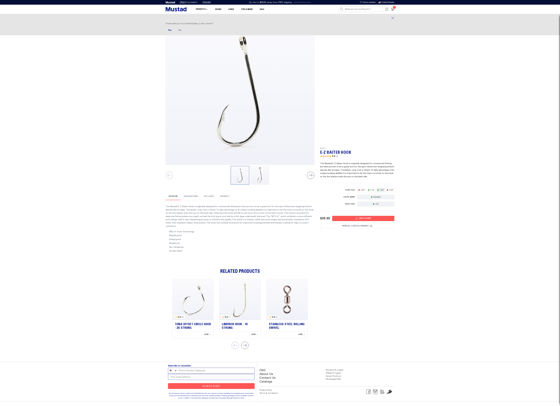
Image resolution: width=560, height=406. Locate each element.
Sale (262, 9)
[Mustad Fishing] (171, 2)
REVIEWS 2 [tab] (225, 196)
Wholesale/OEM (333, 379)
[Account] (386, 9)
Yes (170, 30)
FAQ (262, 370)
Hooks (218, 9)
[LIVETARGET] (188, 2)
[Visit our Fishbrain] (389, 391)
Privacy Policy (265, 390)
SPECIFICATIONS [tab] (191, 196)
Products (201, 9)
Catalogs (265, 381)
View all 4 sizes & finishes (355, 226)
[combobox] (172, 370)
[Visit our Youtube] (382, 391)
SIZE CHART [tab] (209, 196)
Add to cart (365, 218)
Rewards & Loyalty (334, 370)
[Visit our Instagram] (375, 391)
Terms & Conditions (268, 393)
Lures (231, 9)
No (180, 30)
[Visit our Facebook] (368, 391)
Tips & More (247, 9)
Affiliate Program (333, 373)
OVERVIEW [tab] (173, 196)
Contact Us (267, 377)
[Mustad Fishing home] (176, 9)
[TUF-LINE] (206, 2)
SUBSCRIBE (211, 386)
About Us (266, 374)
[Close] (280, 18)
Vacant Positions (333, 376)
